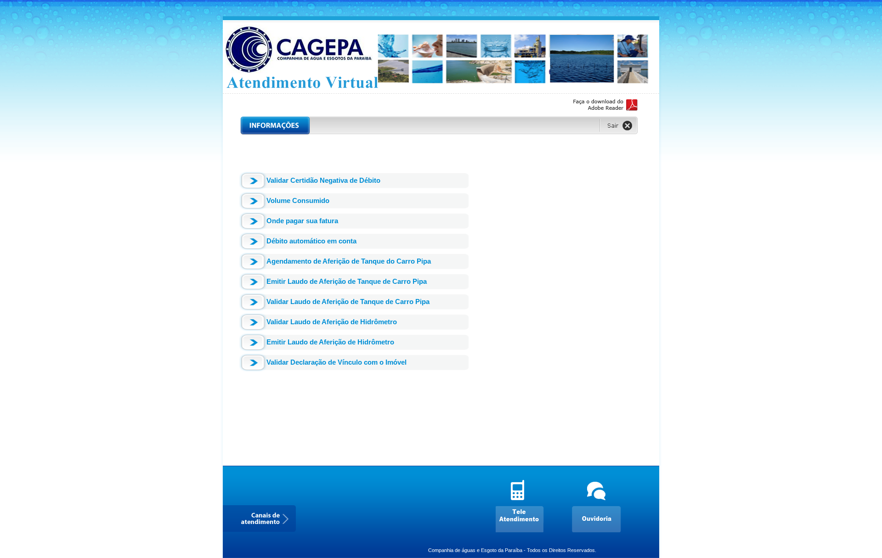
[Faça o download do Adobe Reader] (605, 106)
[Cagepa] (441, 89)
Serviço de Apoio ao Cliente (523, 505)
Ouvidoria (599, 505)
